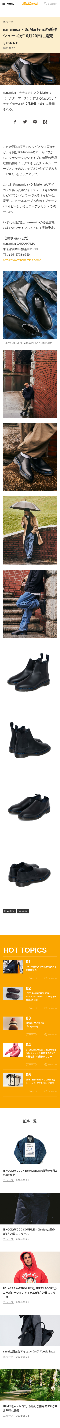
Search (53, 3)
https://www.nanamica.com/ (22, 260)
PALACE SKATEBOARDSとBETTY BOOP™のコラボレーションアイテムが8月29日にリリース (29, 1293)
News (31, 978)
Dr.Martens (9, 911)
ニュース (8, 22)
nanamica (22, 911)
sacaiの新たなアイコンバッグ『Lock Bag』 (29, 1351)
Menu (10, 3)
